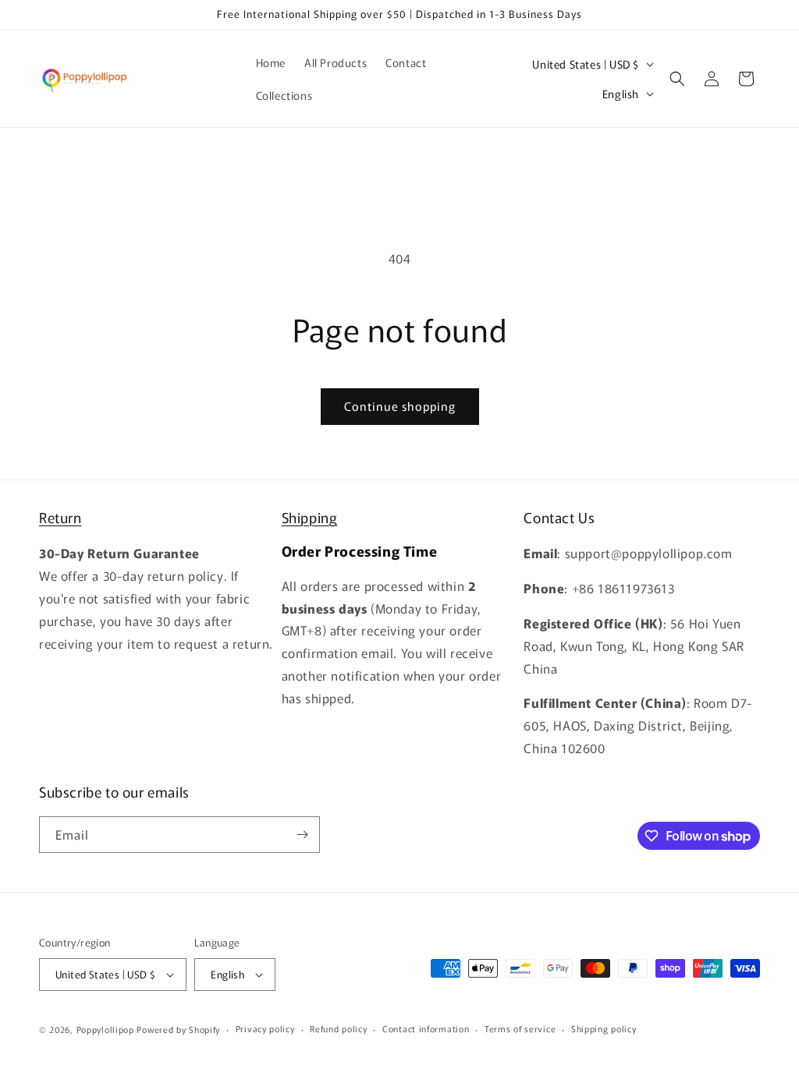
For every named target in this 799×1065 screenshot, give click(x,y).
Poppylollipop (105, 1029)
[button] (677, 79)
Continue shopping (400, 406)
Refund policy (338, 1028)
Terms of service (520, 1028)
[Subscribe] (302, 834)
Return (60, 517)
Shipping (310, 517)
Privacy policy (265, 1028)
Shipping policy (604, 1028)
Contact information (425, 1028)
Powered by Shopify (178, 1029)
